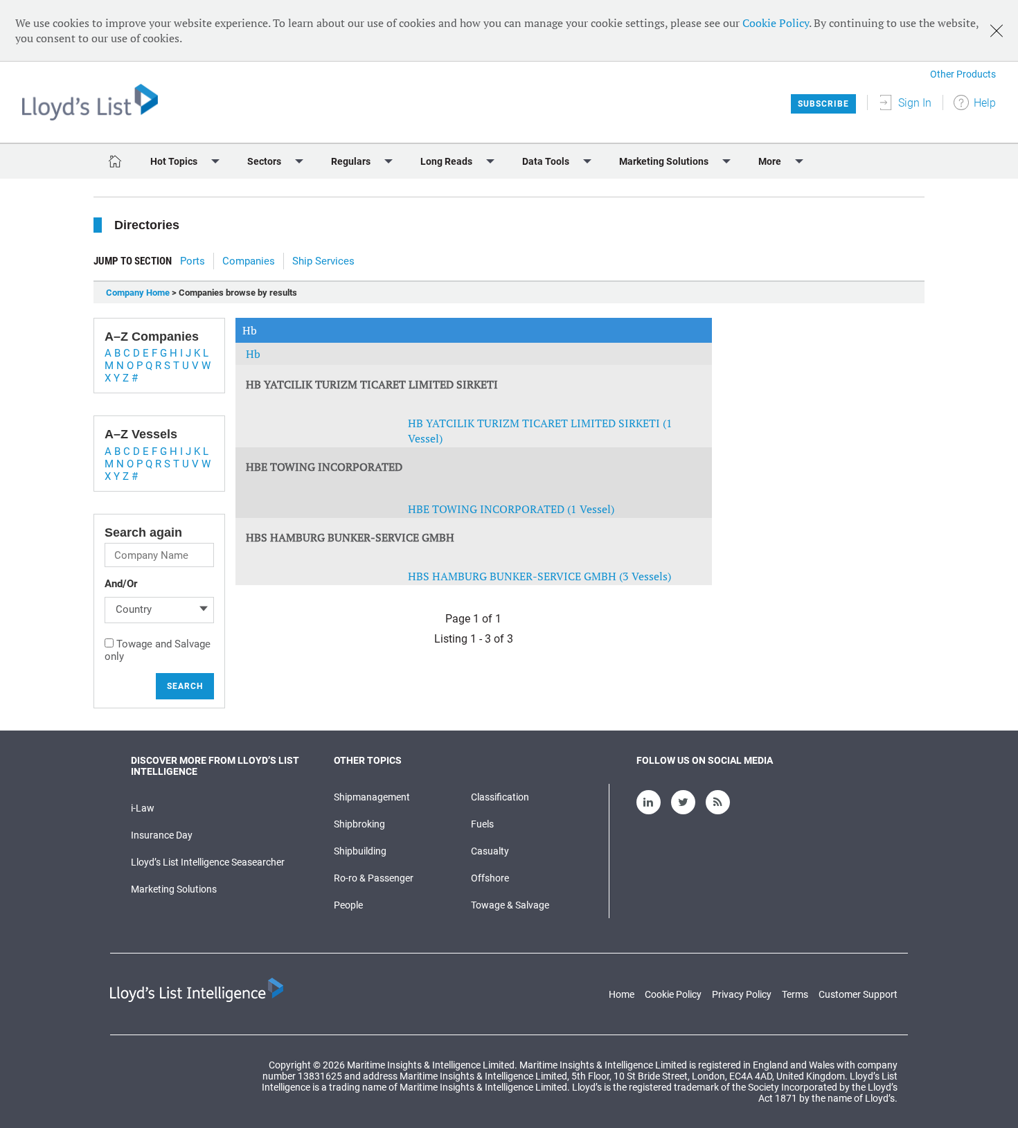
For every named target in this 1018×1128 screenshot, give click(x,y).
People (348, 905)
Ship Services (323, 261)
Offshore (490, 878)
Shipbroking (359, 824)
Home (621, 994)
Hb (253, 353)
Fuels (482, 824)
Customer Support (858, 994)
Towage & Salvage (510, 905)
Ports (192, 261)
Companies (248, 261)
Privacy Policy (741, 994)
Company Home (138, 292)
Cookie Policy (775, 22)
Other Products (963, 74)
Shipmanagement (372, 797)
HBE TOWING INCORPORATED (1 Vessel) (511, 509)
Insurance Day (162, 835)
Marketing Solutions (174, 889)
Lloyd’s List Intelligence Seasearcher (208, 862)
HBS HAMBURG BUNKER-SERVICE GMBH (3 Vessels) (539, 576)
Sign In (914, 102)
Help (985, 102)
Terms (795, 994)
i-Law (142, 808)
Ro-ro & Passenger (373, 878)
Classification (500, 797)
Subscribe (823, 104)
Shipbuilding (360, 851)
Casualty (490, 851)
